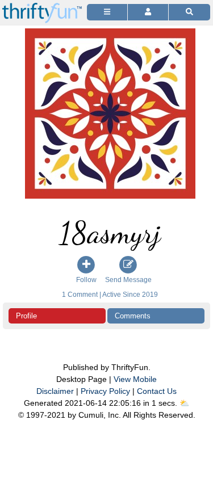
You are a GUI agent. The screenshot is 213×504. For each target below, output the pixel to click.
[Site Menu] (107, 12)
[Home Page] (42, 6)
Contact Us (157, 391)
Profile (26, 316)
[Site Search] (189, 12)
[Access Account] (148, 12)
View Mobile (135, 379)
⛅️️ (184, 403)
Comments (133, 316)
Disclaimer (55, 391)
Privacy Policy (105, 391)
